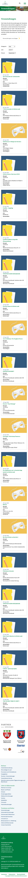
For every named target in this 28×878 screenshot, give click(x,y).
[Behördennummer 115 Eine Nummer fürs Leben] (21, 751)
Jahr (2, 49)
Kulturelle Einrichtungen (7, 812)
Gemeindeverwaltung (6, 767)
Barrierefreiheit (21, 874)
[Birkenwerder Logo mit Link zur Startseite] (5, 3)
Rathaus (3, 765)
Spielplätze (4, 800)
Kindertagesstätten (6, 794)
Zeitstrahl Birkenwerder (7, 822)
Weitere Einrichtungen (7, 796)
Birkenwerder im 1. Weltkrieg (8, 820)
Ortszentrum (4, 818)
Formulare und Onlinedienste (8, 772)
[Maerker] (21, 745)
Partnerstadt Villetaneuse (7, 814)
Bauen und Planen (5, 789)
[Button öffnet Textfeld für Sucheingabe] (20, 3)
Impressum (4, 874)
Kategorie (3, 46)
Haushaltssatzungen (6, 804)
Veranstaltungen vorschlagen (10, 38)
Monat (3, 53)
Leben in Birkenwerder (8, 785)
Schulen (3, 792)
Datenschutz (12, 874)
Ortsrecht (3, 802)
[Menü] (25, 3)
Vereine (3, 798)
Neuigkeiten (4, 774)
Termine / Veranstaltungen (8, 776)
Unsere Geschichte (6, 825)
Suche (2, 858)
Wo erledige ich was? (6, 770)
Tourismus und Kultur (7, 808)
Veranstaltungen (5, 810)
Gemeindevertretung (6, 778)
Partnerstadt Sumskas (6, 816)
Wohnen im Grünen (6, 787)
